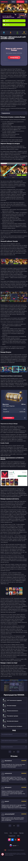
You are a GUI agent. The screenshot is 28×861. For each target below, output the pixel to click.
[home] (4, 1)
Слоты (6, 833)
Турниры (21, 833)
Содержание (12, 835)
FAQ (18, 835)
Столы (15, 833)
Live (11, 833)
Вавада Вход (14, 57)
